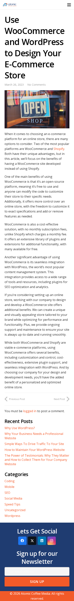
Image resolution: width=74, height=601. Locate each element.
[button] (69, 5)
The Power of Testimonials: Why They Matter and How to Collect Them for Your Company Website (37, 459)
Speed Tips (12, 504)
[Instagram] (51, 541)
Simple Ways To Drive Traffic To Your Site (34, 444)
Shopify (59, 149)
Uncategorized (15, 510)
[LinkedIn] (42, 541)
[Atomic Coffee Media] (9, 5)
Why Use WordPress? (20, 428)
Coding (10, 481)
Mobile (9, 487)
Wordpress (12, 516)
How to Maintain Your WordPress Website (35, 450)
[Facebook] (22, 541)
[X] (32, 541)
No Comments (36, 84)
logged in (29, 411)
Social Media (13, 498)
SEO (7, 493)
